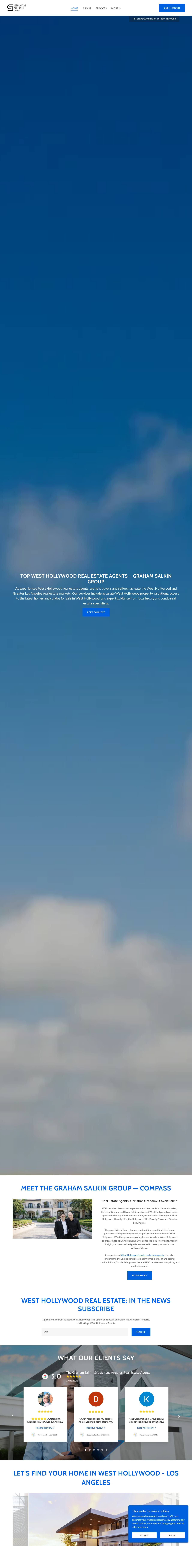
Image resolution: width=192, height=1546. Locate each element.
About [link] (87, 8)
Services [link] (101, 8)
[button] (116, 8)
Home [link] (74, 8)
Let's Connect (96, 612)
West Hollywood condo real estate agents (142, 1255)
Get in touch (172, 8)
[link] (16, 7)
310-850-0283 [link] (168, 18)
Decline (144, 1535)
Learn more (139, 1275)
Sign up (141, 1332)
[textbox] (85, 1332)
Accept (173, 1535)
